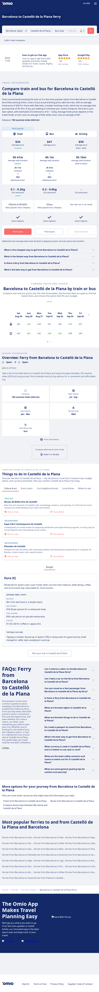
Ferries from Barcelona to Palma (18, 854)
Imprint (25, 984)
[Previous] (10, 315)
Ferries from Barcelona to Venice (18, 837)
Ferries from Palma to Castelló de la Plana (54, 878)
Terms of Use (40, 984)
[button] (60, 31)
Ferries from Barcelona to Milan (49, 872)
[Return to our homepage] (7, 3)
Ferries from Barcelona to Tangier (18, 843)
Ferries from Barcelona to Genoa (18, 849)
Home (5, 889)
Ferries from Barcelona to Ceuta (17, 878)
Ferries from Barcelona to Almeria (18, 866)
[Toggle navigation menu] (95, 3)
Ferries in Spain (28, 889)
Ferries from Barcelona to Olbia (49, 843)
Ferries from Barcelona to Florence (51, 866)
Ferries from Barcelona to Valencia (82, 843)
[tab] (10, 488)
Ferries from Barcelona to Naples (81, 837)
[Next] (89, 315)
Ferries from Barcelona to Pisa (80, 849)
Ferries (14, 889)
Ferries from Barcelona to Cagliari (50, 860)
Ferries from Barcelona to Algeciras (19, 860)
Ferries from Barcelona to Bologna (50, 849)
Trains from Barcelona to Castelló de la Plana (25, 801)
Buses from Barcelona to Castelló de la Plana (72, 801)
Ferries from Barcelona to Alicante (18, 872)
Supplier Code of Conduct (80, 984)
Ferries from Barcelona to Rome (49, 854)
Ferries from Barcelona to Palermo (50, 837)
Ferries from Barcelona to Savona (81, 872)
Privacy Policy (57, 984)
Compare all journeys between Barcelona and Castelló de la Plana (25, 807)
